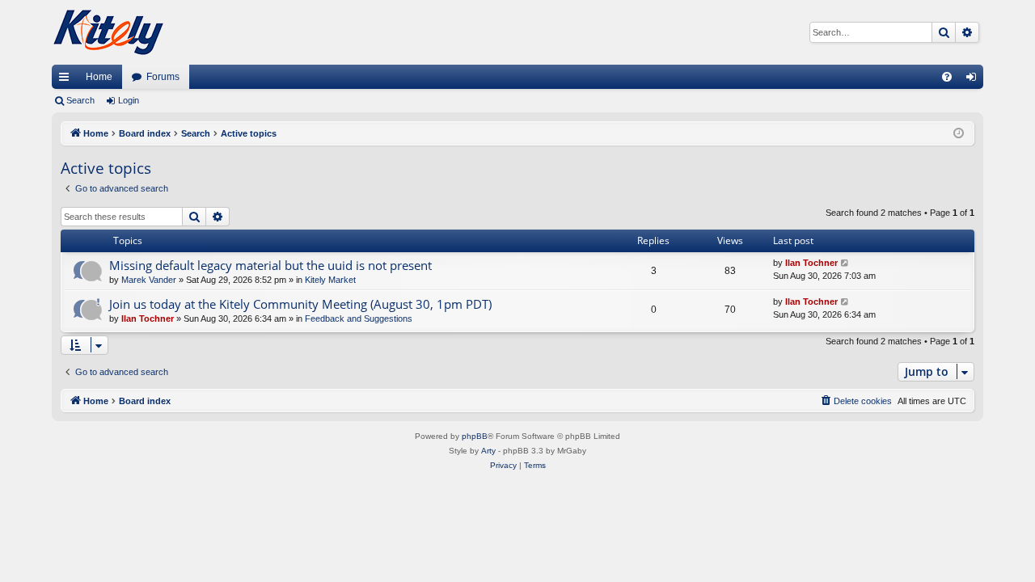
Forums (163, 76)
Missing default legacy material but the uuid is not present (270, 265)
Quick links (67, 80)
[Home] (108, 32)
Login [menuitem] (974, 80)
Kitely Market (330, 280)
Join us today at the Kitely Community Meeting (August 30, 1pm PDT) (300, 304)
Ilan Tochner (811, 263)
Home (99, 76)
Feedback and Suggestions (358, 318)
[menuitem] (947, 77)
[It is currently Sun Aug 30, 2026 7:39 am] (958, 133)
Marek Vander (148, 280)
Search (80, 100)
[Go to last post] (845, 263)
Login (128, 100)
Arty (488, 450)
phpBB (475, 436)
